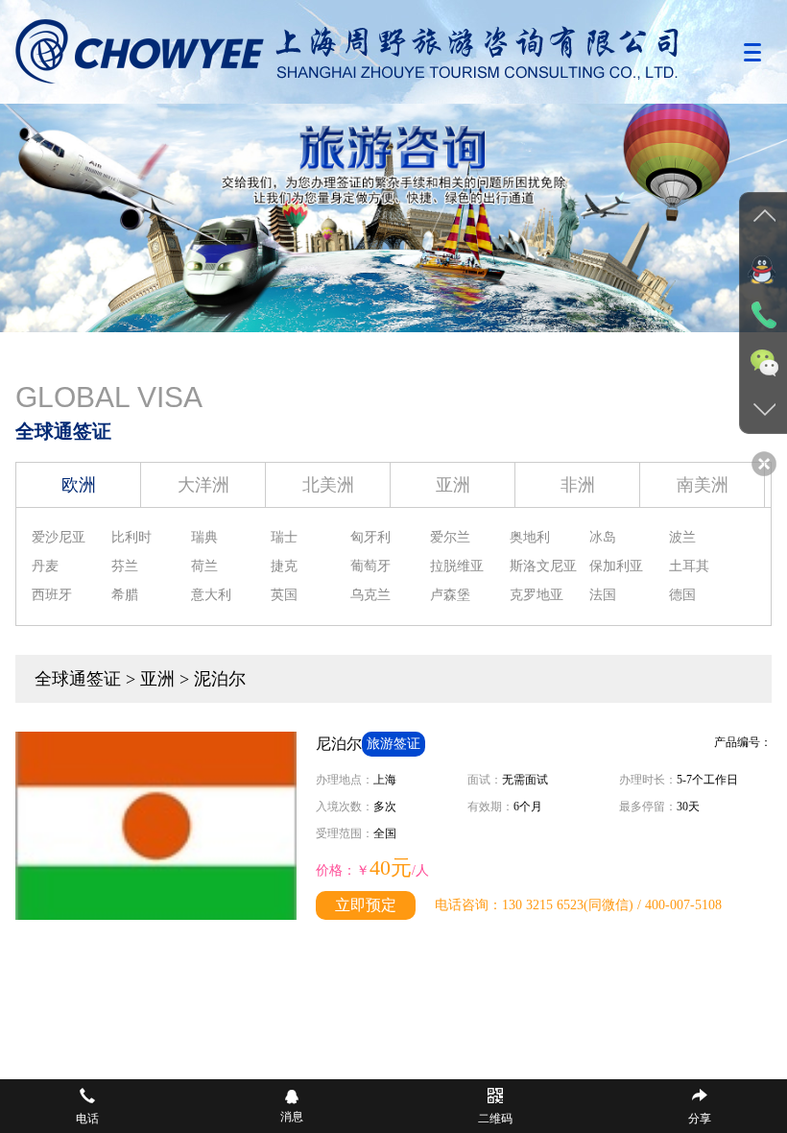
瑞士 (284, 537)
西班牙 (52, 595)
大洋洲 (203, 484)
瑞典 (204, 537)
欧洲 (78, 484)
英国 (284, 595)
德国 (682, 595)
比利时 (131, 537)
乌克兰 (370, 595)
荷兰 (204, 566)
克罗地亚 (536, 595)
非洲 (577, 484)
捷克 (284, 566)
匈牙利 (370, 537)
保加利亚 (616, 566)
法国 (602, 595)
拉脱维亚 (457, 566)
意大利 (211, 595)
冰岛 (602, 537)
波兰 (682, 537)
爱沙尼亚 (58, 537)
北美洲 (328, 484)
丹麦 (45, 566)
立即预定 (365, 905)
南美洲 (702, 484)
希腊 (124, 595)
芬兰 (124, 566)
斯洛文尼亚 (543, 566)
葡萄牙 (370, 566)
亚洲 (453, 484)
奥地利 (530, 537)
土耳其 (689, 566)
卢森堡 (450, 595)
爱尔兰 (450, 537)
